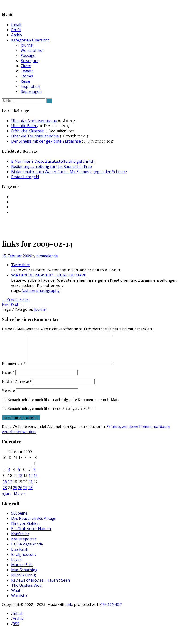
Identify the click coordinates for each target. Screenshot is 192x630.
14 (30, 475)
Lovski (16, 559)
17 (10, 481)
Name (8, 372)
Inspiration (30, 86)
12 (20, 475)
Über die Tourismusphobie (35, 136)
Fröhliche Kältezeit (27, 130)
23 (5, 487)
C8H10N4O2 (111, 604)
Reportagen (31, 91)
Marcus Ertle (22, 564)
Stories (27, 76)
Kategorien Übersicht (30, 40)
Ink (69, 604)
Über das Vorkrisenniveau (34, 120)
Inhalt (16, 24)
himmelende (47, 255)
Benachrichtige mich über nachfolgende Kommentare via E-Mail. (63, 399)
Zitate (26, 65)
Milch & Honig (23, 575)
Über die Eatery (24, 125)
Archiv (16, 34)
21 (30, 481)
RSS (16, 623)
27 (25, 487)
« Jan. (6, 493)
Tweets (27, 71)
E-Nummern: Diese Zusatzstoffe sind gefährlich (52, 161)
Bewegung (30, 60)
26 (20, 487)
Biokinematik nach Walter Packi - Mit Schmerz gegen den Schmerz (69, 171)
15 (35, 475)
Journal (27, 45)
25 (15, 487)
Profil (16, 29)
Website (8, 390)
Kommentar (13, 363)
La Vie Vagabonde (27, 544)
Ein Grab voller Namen (31, 528)
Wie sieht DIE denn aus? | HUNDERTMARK (48, 275)
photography (47, 290)
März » (20, 493)
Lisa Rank (19, 549)
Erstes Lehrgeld (25, 176)
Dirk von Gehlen (25, 523)
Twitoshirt (20, 264)
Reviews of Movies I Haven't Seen (40, 580)
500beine (19, 513)
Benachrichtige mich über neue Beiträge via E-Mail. (51, 408)
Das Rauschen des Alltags (33, 518)
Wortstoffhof (32, 50)
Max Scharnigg (24, 569)
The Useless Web (26, 585)
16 (5, 481)
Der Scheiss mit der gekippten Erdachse (46, 141)
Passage (28, 55)
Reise (25, 81)
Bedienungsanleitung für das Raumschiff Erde (51, 166)
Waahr (17, 590)
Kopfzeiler (20, 533)
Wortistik (19, 595)
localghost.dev (23, 554)
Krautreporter (23, 539)
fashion (28, 290)
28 (30, 487)
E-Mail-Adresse (17, 381)
